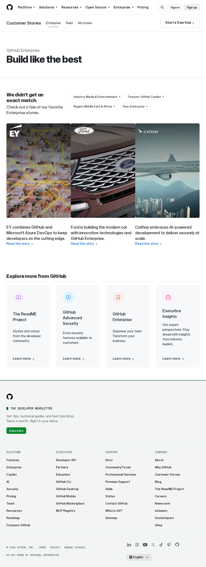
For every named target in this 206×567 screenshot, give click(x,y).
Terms (42, 547)
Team (69, 23)
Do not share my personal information (32, 555)
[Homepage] (9, 7)
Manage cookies (74, 547)
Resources (69, 7)
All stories (85, 23)
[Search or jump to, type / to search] (162, 7)
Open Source (95, 7)
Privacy (55, 547)
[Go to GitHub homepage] (9, 396)
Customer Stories (23, 23)
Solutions (46, 7)
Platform (25, 7)
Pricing (142, 7)
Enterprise (122, 7)
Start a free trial (178, 22)
